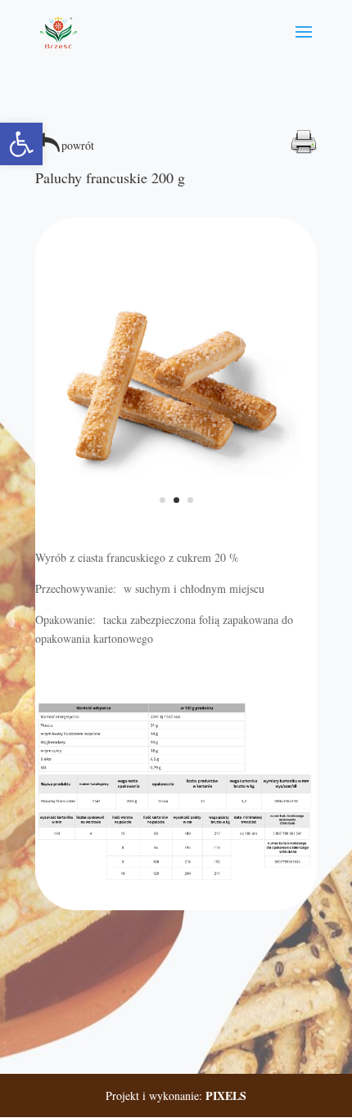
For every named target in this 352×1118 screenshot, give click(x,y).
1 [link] (162, 500)
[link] (21, 144)
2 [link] (176, 500)
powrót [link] (77, 145)
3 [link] (190, 500)
